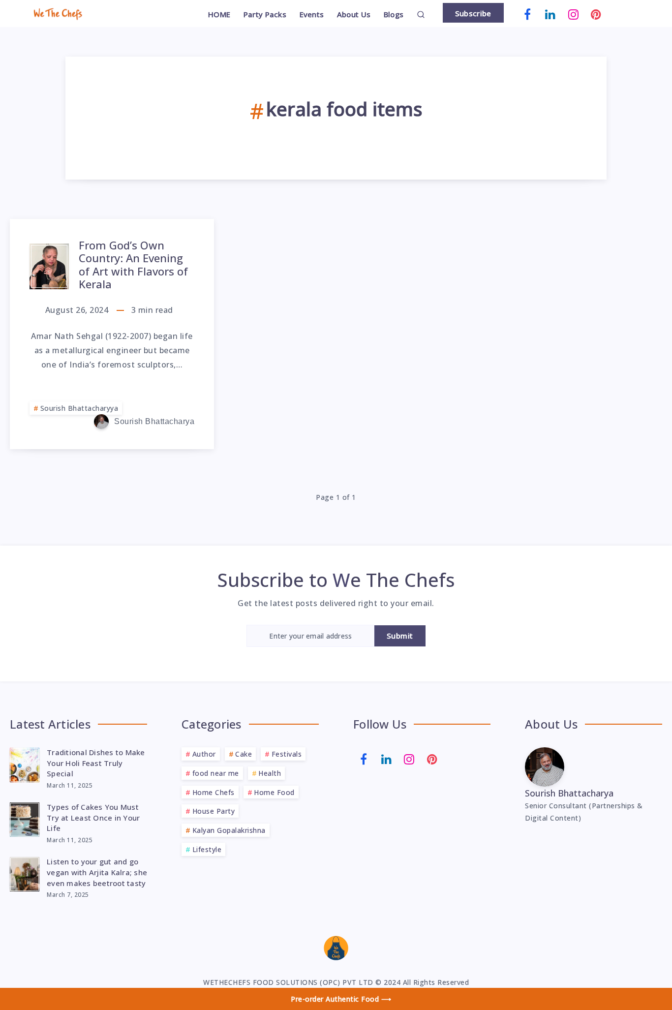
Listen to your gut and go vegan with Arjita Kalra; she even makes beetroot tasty (97, 872)
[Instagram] (573, 13)
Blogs (394, 14)
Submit (400, 636)
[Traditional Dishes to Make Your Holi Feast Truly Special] (24, 763)
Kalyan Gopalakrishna (229, 830)
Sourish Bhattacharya (569, 793)
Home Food (274, 792)
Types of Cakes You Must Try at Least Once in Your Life (93, 817)
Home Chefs (213, 792)
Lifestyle (207, 849)
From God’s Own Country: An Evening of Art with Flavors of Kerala (133, 264)
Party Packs (265, 14)
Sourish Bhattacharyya (79, 408)
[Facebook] (528, 13)
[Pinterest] (596, 13)
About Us (353, 14)
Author (204, 754)
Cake (243, 754)
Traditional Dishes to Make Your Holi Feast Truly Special (96, 763)
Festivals (287, 754)
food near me (215, 773)
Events (312, 14)
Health (269, 773)
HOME (219, 14)
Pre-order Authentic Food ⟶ (341, 999)
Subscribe (473, 13)
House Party (213, 811)
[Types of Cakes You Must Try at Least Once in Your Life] (24, 818)
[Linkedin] (550, 13)
